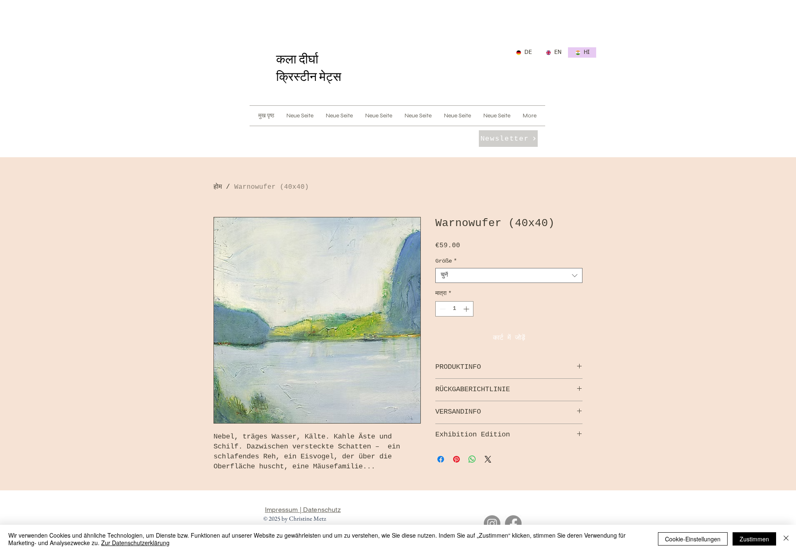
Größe (446, 261)
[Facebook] (513, 523)
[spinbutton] (454, 309)
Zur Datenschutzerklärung (135, 542)
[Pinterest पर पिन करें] (456, 459)
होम (218, 187)
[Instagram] (492, 523)
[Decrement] (442, 309)
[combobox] (508, 275)
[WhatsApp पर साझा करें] (472, 459)
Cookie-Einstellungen (693, 539)
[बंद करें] (786, 538)
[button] (508, 138)
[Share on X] (488, 459)
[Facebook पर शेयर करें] (441, 459)
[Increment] (467, 309)
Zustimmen (754, 539)
